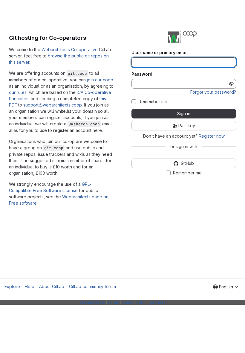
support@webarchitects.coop (52, 104)
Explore (12, 286)
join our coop (100, 79)
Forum (113, 302)
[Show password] (231, 84)
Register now (212, 136)
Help (29, 286)
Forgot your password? (213, 92)
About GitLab (51, 286)
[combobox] (225, 286)
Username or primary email (159, 52)
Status (127, 302)
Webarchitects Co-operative (70, 49)
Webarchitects (92, 302)
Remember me (153, 101)
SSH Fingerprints (151, 302)
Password (141, 74)
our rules (18, 92)
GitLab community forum (92, 286)
